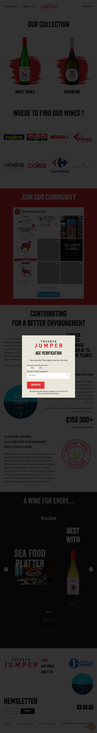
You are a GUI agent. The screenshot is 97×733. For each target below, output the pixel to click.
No (40, 368)
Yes (32, 368)
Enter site (36, 385)
